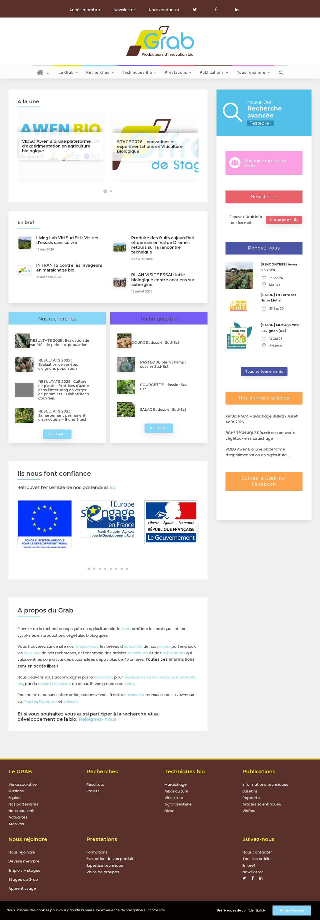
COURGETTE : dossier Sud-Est (164, 386)
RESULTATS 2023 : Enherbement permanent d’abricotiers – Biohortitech (63, 415)
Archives (16, 823)
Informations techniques (265, 784)
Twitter (30, 701)
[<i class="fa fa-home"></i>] (43, 71)
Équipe (14, 797)
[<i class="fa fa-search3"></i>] (281, 71)
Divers (170, 810)
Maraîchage (175, 784)
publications (173, 653)
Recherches (98, 72)
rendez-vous (86, 646)
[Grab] (160, 41)
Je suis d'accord (291, 910)
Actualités (18, 817)
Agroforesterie (178, 804)
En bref (248, 865)
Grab (126, 628)
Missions (16, 791)
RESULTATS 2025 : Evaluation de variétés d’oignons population (58, 364)
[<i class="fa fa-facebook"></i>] (218, 9)
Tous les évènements (264, 371)
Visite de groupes (102, 871)
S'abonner (281, 220)
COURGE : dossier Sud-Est (155, 342)
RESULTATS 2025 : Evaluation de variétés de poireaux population (59, 342)
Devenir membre (24, 861)
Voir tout (56, 434)
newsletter (134, 694)
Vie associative (22, 784)
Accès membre (84, 10)
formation (103, 677)
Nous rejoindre (251, 72)
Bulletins (250, 791)
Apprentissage (22, 888)
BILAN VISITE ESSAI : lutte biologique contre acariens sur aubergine (162, 279)
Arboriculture (176, 791)
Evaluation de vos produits (111, 858)
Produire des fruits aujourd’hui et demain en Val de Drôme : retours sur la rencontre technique (162, 245)
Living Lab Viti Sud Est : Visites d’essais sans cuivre (67, 240)
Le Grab (66, 72)
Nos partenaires (23, 804)
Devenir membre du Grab (266, 163)
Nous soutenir (21, 810)
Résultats (95, 784)
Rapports (251, 797)
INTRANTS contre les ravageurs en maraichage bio (69, 267)
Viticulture (173, 797)
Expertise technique (104, 865)
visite (129, 683)
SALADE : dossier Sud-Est (163, 409)
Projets (93, 791)
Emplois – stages (24, 870)
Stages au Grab (23, 879)
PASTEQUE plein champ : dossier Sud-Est (163, 364)
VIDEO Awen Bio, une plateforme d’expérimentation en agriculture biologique (256, 452)
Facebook (48, 701)
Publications (212, 72)
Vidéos (248, 810)
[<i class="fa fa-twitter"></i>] (197, 9)
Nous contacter (164, 10)
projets (163, 646)
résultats (32, 653)
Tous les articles (257, 858)
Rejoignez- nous (97, 719)
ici (112, 487)
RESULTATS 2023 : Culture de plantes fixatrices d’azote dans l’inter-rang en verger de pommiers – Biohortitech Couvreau (63, 389)
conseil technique (54, 683)
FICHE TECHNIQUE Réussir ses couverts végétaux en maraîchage (260, 435)
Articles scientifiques (261, 804)
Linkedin (71, 701)
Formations (97, 852)
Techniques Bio (137, 72)
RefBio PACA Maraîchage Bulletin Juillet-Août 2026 (263, 419)
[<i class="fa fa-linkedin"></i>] (236, 9)
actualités (133, 646)
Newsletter (124, 10)
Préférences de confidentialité (241, 910)
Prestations (176, 72)
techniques (137, 653)
